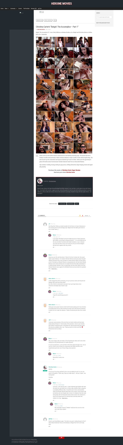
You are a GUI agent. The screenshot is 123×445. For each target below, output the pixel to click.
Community (12, 8)
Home (2, 8)
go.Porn (39, 8)
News (6, 8)
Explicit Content (47, 20)
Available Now (39, 20)
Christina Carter (70, 172)
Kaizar (60, 355)
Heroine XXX (34, 8)
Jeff (50, 320)
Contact (20, 8)
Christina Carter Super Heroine (71, 170)
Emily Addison (71, 203)
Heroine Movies (61, 3)
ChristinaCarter (41, 29)
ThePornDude (26, 8)
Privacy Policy (34, 439)
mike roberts (52, 278)
